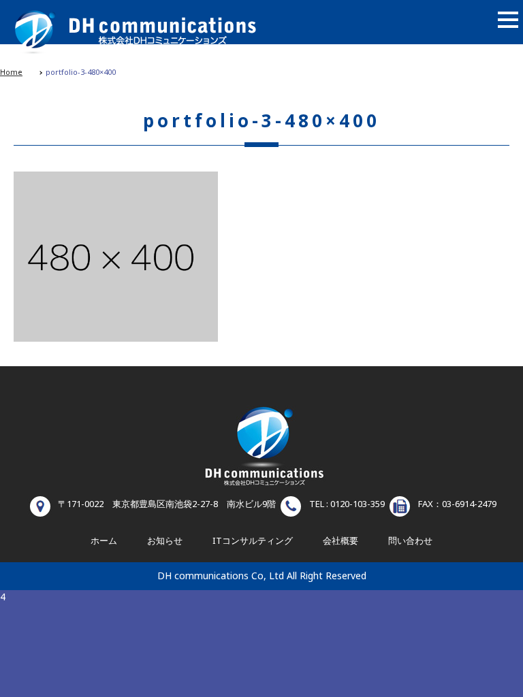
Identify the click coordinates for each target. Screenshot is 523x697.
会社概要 (340, 541)
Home (11, 72)
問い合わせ (410, 541)
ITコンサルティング (252, 541)
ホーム (104, 541)
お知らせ (165, 541)
